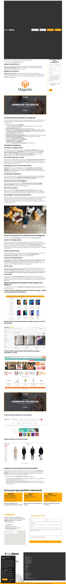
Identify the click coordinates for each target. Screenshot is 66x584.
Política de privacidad (5, 567)
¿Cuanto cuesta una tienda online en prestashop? (17, 478)
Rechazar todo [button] (11, 579)
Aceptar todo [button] (4, 579)
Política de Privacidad (40, 583)
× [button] (14, 556)
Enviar (51, 90)
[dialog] (8, 569)
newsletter (24, 139)
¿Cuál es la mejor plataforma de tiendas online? (16, 481)
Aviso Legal (34, 583)
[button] (8, 581)
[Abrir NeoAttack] (37, 29)
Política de (46, 583)
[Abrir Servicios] (44, 29)
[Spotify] (16, 556)
